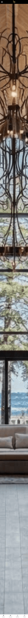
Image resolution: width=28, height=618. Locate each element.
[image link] (14, 1)
